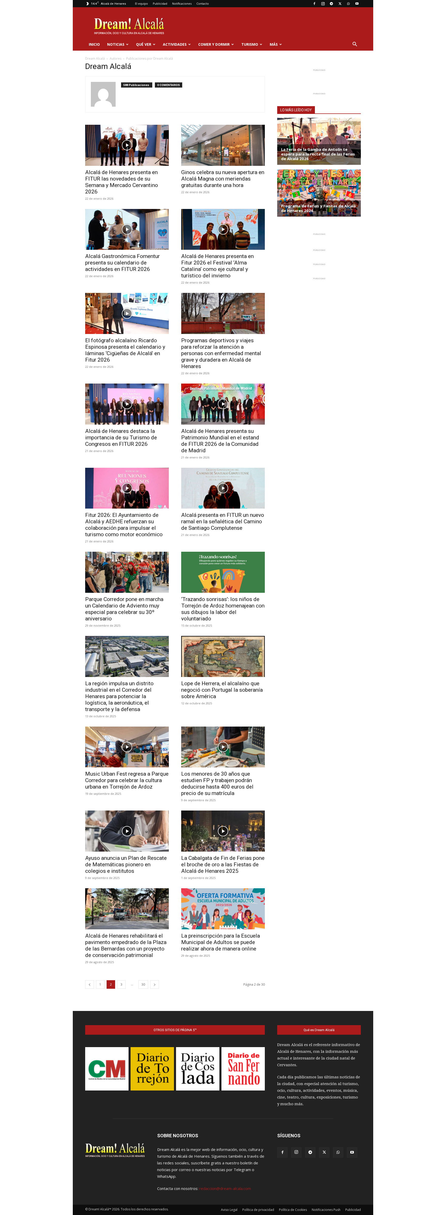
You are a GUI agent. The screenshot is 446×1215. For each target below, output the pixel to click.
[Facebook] (314, 3)
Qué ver (143, 44)
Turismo (249, 44)
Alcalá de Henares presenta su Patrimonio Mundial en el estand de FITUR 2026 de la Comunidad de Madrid (220, 441)
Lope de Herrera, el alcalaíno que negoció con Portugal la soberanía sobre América (222, 689)
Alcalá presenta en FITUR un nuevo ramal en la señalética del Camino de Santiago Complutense (222, 521)
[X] (340, 3)
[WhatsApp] (348, 3)
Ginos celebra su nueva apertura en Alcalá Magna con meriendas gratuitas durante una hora (222, 178)
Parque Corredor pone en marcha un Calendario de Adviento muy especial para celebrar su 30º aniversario (124, 609)
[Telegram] (331, 3)
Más (274, 44)
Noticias (115, 44)
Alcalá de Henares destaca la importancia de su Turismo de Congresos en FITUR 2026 (121, 437)
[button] (354, 44)
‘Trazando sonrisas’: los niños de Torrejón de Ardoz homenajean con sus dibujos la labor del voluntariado (223, 609)
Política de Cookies (293, 1210)
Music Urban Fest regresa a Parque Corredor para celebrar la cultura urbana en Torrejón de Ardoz (127, 780)
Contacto (202, 3)
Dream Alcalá (95, 58)
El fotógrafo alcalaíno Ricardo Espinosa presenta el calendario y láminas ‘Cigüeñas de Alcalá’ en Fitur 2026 (125, 350)
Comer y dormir (214, 44)
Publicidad (160, 3)
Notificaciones (182, 3)
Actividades (175, 44)
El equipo (141, 3)
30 (143, 984)
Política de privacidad (258, 1210)
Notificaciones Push (326, 1210)
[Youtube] (357, 3)
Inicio (94, 44)
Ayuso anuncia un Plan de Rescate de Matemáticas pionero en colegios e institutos (126, 864)
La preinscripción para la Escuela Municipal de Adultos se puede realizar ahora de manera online (220, 942)
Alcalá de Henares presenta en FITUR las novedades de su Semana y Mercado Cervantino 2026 (121, 182)
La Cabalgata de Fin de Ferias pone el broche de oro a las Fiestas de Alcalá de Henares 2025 (223, 864)
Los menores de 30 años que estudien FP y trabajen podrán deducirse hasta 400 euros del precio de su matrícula (217, 783)
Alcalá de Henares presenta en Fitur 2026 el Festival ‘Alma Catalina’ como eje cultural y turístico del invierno (217, 266)
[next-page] (154, 984)
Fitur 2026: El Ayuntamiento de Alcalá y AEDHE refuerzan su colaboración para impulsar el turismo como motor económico (124, 525)
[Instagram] (323, 3)
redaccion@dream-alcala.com (225, 1188)
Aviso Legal (229, 1210)
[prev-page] (89, 984)
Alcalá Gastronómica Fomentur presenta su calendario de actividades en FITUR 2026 (122, 262)
